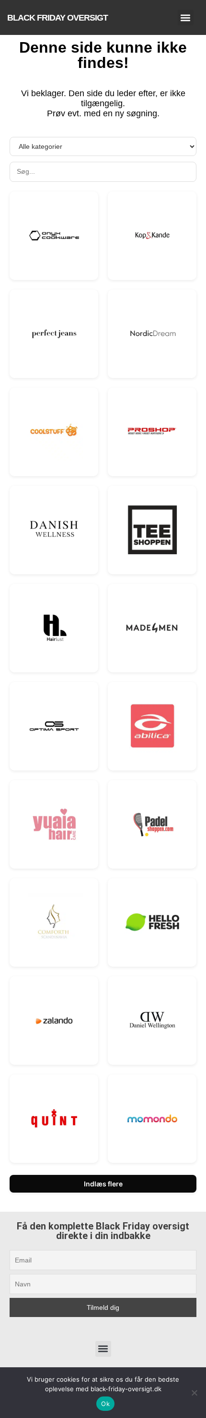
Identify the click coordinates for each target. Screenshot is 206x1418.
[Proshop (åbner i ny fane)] (152, 431)
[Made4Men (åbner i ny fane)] (152, 628)
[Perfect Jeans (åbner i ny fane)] (54, 333)
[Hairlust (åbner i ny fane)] (54, 628)
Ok (105, 1403)
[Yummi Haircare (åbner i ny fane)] (54, 824)
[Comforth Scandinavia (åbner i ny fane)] (54, 922)
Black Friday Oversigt (57, 17)
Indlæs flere (103, 1184)
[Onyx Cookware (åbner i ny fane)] (54, 235)
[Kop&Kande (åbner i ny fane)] (152, 235)
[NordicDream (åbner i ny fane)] (152, 333)
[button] (186, 17)
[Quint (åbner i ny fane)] (54, 1118)
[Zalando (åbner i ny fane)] (54, 1020)
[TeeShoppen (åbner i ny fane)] (152, 529)
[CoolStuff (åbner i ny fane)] (54, 431)
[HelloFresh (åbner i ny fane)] (152, 922)
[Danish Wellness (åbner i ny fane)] (54, 529)
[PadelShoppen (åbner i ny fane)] (152, 824)
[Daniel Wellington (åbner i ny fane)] (152, 1020)
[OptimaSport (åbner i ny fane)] (54, 726)
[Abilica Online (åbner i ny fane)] (152, 726)
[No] (194, 1392)
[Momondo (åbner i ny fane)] (152, 1118)
